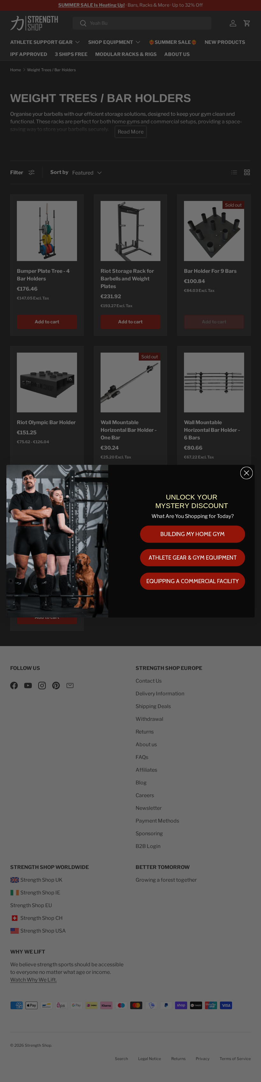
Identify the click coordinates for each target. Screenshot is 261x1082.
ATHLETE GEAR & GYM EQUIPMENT (193, 557)
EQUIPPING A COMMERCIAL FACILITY (192, 581)
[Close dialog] (246, 473)
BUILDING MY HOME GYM (192, 534)
